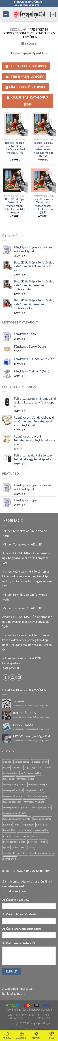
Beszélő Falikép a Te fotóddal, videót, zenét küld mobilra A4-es (15, 147)
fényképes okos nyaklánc (16, 807)
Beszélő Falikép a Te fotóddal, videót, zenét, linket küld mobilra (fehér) (43, 149)
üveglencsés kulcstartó (42, 853)
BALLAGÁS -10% (24, 713)
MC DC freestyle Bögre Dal (31, 736)
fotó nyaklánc (10, 773)
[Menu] (6, 14)
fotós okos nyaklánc (30, 773)
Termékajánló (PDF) (26, 76)
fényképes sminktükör (14, 813)
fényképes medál (12, 801)
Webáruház (16, 1017)
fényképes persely (41, 807)
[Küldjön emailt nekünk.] (19, 677)
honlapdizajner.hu (13, 993)
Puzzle (43, 841)
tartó (31, 847)
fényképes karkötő (13, 790)
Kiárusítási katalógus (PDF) (29, 101)
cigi (27, 767)
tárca (39, 847)
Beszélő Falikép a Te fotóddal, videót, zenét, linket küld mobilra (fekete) (14, 206)
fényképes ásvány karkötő (16, 818)
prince (17, 836)
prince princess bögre (14, 841)
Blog (30, 1017)
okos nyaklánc (41, 830)
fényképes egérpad (38, 784)
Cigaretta (18, 767)
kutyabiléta (9, 830)
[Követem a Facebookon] (6, 677)
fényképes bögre (25, 778)
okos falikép (24, 830)
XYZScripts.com (42, 1029)
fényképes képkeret (38, 796)
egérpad (36, 767)
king (17, 824)
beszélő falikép (40, 761)
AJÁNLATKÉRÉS (17, 1015)
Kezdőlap (18, 29)
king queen (27, 824)
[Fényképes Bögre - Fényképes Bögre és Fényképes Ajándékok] (29, 14)
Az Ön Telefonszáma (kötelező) (21, 928)
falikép (47, 767)
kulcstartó (41, 824)
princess (32, 841)
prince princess (30, 836)
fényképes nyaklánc (34, 801)
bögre (6, 767)
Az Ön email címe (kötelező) (19, 914)
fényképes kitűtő (34, 790)
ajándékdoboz (21, 761)
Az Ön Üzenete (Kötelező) (18, 943)
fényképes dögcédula (14, 784)
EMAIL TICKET (23, 724)
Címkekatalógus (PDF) (27, 87)
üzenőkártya (9, 858)
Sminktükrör (19, 847)
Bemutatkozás (39, 1015)
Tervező (18, 701)
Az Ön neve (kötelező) (16, 899)
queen (6, 847)
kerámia (7, 824)
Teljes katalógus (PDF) (27, 66)
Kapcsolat (43, 1017)
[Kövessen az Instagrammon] (12, 677)
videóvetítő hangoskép (15, 853)
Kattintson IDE (12, 668)
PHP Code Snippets (17, 1029)
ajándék (7, 761)
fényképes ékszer (42, 818)
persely (7, 836)
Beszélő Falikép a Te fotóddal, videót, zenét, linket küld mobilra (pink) (43, 206)
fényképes (8, 778)
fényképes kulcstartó (14, 796)
